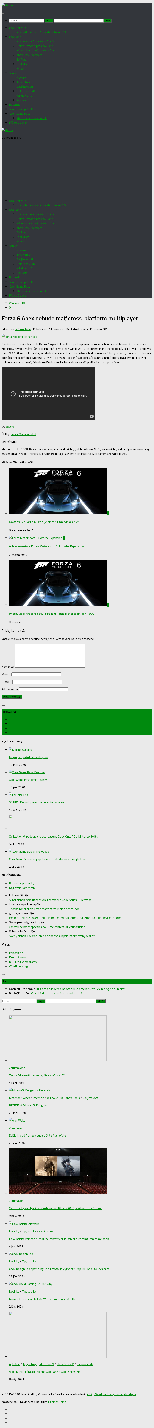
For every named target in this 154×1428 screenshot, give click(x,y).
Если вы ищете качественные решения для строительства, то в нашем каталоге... (65, 918)
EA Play (21, 59)
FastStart (23, 64)
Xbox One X (73, 1098)
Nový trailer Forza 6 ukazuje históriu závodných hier (44, 522)
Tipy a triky (24, 82)
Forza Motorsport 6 (23, 434)
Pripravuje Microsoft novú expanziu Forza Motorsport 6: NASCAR (52, 613)
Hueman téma (57, 1401)
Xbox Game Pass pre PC (32, 118)
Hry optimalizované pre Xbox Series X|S (41, 32)
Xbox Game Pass (19, 113)
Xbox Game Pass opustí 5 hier (28, 779)
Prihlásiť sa (16, 952)
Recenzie (14, 104)
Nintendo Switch (19, 1098)
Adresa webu (10, 689)
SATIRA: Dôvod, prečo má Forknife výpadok (36, 802)
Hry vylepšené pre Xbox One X (35, 41)
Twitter (10, 426)
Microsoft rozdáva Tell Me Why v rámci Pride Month (42, 1299)
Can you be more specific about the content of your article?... (47, 927)
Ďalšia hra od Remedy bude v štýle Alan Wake (37, 1135)
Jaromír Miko (23, 329)
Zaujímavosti (25, 86)
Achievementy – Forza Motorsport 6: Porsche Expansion (46, 546)
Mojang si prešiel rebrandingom (28, 757)
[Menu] (3, 13)
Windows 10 (24, 95)
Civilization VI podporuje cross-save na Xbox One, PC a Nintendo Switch (54, 836)
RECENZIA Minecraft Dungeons (29, 1105)
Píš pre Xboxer (18, 122)
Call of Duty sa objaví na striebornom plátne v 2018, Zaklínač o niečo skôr (55, 1208)
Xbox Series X (65, 1364)
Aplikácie (22, 100)
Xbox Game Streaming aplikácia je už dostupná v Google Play (47, 859)
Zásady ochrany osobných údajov (115, 1394)
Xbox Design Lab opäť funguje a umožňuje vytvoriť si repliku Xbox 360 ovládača (59, 1269)
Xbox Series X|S (18, 28)
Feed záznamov (19, 957)
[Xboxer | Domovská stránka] (7, 5)
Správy (13, 73)
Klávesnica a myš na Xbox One (36, 50)
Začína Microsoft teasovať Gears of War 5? (37, 1075)
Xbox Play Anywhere (29, 55)
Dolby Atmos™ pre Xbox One (35, 46)
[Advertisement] (77, 169)
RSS (89, 1394)
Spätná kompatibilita (22, 109)
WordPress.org (18, 966)
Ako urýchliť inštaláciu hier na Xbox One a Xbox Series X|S (44, 1371)
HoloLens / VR (26, 91)
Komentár (8, 666)
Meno (6, 674)
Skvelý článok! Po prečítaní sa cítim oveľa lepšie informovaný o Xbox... (52, 936)
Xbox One (15, 37)
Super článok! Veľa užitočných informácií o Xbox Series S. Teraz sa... (51, 900)
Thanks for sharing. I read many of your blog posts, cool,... (46, 909)
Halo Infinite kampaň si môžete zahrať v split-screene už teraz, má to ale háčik (59, 1239)
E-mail (7, 681)
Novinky (22, 77)
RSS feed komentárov (23, 962)
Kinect (21, 68)
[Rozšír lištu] (3, 705)
